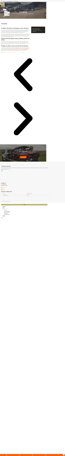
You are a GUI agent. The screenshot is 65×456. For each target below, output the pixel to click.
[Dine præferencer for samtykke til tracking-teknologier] (63, 454)
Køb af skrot (4, 12)
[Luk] (24, 204)
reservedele (27, 43)
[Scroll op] (58, 455)
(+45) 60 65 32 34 (18, 48)
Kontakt (4, 16)
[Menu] (2, 3)
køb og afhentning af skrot (6, 44)
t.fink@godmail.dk (25, 48)
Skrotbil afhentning (5, 13)
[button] (23, 75)
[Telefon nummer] (32, 455)
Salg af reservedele (5, 11)
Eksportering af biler (5, 10)
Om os (4, 193)
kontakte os (11, 48)
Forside (4, 206)
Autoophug (4, 9)
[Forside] (6, 455)
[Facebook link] (1, 0)
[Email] (19, 455)
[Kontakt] (45, 455)
